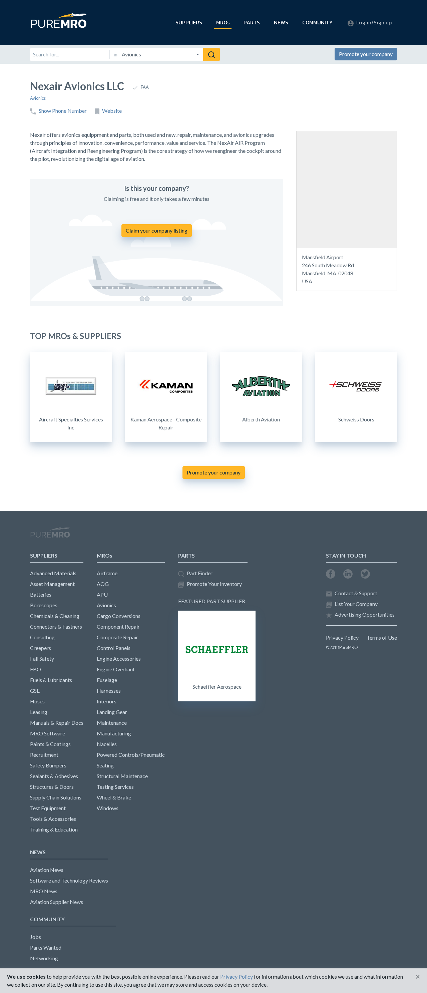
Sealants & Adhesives (54, 776)
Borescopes (43, 605)
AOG (103, 584)
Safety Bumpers (48, 765)
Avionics (38, 98)
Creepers (40, 648)
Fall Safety (42, 658)
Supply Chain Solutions (55, 797)
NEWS (281, 22)
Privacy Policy (342, 637)
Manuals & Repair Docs (56, 722)
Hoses (37, 701)
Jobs (35, 937)
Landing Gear (112, 712)
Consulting (42, 637)
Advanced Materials (53, 573)
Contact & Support (356, 593)
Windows (107, 808)
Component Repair (118, 626)
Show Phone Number (63, 110)
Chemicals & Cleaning (54, 616)
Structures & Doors (52, 786)
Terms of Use (382, 637)
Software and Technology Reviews (69, 880)
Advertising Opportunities (365, 614)
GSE (35, 690)
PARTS (252, 22)
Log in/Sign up (374, 22)
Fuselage (107, 680)
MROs (223, 22)
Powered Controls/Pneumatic (131, 754)
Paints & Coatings (50, 744)
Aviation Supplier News (56, 902)
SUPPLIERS (188, 22)
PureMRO (50, 535)
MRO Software (47, 733)
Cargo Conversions (118, 616)
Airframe (107, 573)
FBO (35, 669)
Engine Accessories (119, 658)
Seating (105, 765)
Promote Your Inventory (214, 584)
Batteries (40, 594)
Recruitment (44, 754)
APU (102, 594)
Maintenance (112, 722)
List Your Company (356, 604)
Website (112, 110)
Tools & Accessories (53, 818)
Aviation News (46, 870)
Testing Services (115, 786)
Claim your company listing (156, 230)
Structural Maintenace (122, 776)
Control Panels (113, 648)
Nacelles (107, 744)
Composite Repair (117, 637)
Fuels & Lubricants (51, 680)
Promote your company (366, 54)
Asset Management (52, 584)
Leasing (38, 712)
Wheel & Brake (114, 797)
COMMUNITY (317, 22)
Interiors (106, 701)
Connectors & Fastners (56, 626)
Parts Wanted (45, 947)
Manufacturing (114, 733)
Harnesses (109, 690)
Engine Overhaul (115, 669)
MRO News (43, 891)
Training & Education (54, 829)
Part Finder (199, 573)
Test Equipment (48, 808)
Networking (44, 958)
